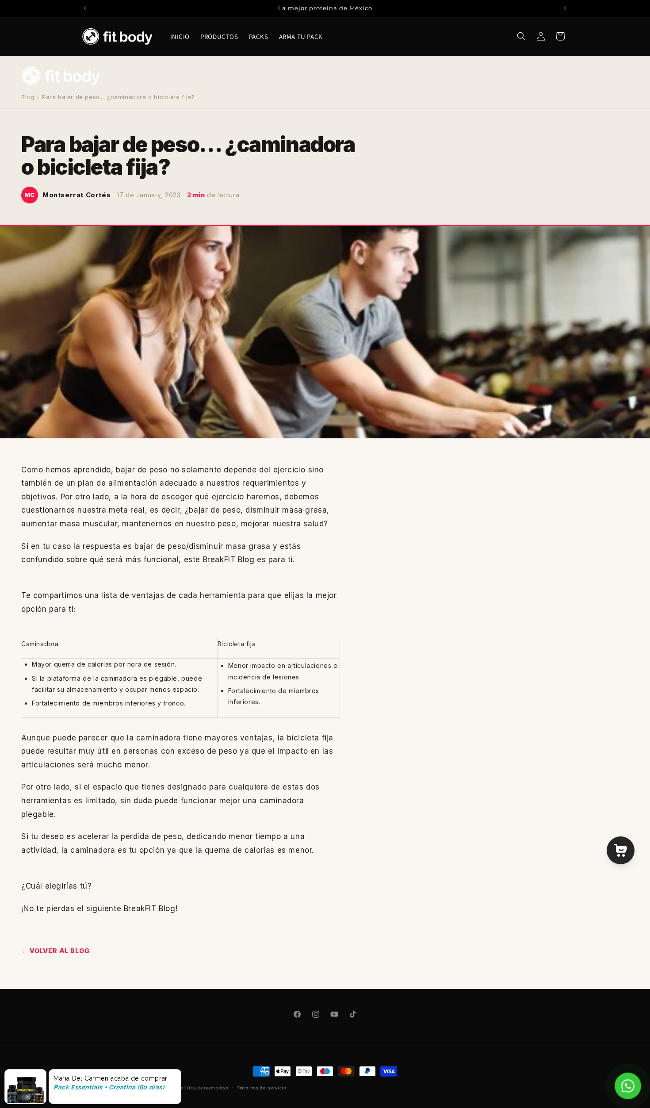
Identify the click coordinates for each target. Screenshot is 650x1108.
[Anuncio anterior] (85, 8)
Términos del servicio (262, 1088)
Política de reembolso (203, 1088)
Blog (27, 96)
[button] (521, 36)
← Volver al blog (55, 951)
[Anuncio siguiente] (565, 8)
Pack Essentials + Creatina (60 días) (109, 1087)
